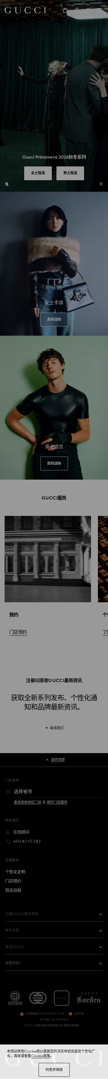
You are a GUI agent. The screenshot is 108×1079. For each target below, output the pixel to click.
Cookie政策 (40, 1056)
